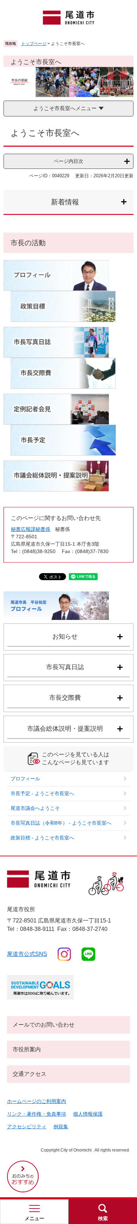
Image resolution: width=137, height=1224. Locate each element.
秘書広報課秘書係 (30, 529)
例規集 (60, 1126)
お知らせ (65, 636)
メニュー (34, 1218)
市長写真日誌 (65, 667)
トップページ (33, 43)
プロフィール (25, 778)
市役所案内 (27, 1049)
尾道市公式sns (27, 954)
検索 (103, 1218)
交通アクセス (29, 1074)
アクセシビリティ (26, 1126)
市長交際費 (65, 697)
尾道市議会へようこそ (35, 808)
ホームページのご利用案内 (36, 1101)
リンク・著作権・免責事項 (36, 1114)
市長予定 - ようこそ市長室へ (42, 793)
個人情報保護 (88, 1114)
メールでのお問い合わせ (43, 1025)
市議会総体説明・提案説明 (65, 728)
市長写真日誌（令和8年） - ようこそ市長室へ (61, 823)
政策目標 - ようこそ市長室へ (42, 838)
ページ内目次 (68, 161)
